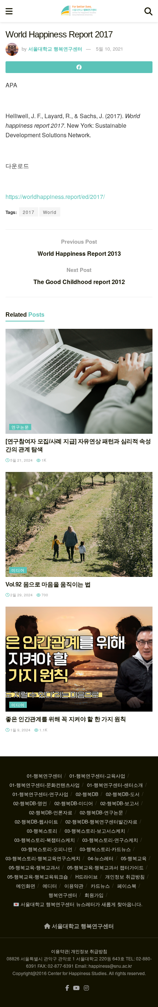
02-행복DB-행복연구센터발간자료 (101, 821)
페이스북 (126, 885)
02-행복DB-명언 (30, 803)
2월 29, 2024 (21, 594)
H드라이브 (86, 876)
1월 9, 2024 (19, 729)
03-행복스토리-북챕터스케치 (44, 839)
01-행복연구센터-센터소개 (115, 784)
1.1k (42, 729)
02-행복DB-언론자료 (50, 812)
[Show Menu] (9, 11)
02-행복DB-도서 (123, 793)
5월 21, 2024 (21, 460)
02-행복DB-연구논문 (101, 812)
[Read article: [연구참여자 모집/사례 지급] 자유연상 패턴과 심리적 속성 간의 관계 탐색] (79, 381)
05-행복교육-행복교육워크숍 (37, 876)
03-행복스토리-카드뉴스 (105, 849)
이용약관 (73, 885)
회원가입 (94, 894)
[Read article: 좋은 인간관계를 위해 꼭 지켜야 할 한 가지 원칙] (79, 659)
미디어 (18, 570)
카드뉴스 (100, 885)
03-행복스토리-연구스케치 (110, 839)
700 (44, 594)
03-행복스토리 (42, 830)
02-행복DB (87, 793)
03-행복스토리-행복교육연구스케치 (43, 858)
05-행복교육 (134, 858)
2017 (29, 212)
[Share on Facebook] (79, 67)
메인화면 (25, 885)
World (50, 212)
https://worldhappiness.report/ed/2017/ (55, 196)
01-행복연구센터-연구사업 (40, 793)
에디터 (50, 885)
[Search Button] (148, 11)
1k (43, 460)
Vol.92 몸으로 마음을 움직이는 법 (48, 584)
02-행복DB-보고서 (119, 803)
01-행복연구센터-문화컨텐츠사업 (45, 784)
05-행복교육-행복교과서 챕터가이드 (105, 867)
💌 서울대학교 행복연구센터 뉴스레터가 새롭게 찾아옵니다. (78, 904)
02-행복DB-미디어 (73, 803)
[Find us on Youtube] (76, 988)
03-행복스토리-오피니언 (46, 849)
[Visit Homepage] (79, 11)
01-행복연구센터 (44, 775)
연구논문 (20, 427)
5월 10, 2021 (109, 48)
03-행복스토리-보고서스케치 (95, 830)
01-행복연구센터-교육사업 (97, 775)
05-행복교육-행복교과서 (34, 867)
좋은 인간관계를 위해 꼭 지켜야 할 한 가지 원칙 (66, 719)
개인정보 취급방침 (125, 876)
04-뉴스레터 (101, 858)
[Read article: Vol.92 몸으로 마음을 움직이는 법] (79, 524)
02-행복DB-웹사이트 (36, 821)
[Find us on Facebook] (67, 988)
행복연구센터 (63, 894)
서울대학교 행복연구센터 (55, 48)
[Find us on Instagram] (86, 988)
